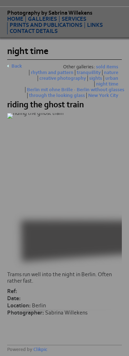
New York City (103, 95)
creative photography (62, 78)
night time (107, 84)
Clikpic (40, 349)
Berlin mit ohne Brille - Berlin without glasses (75, 90)
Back (16, 66)
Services (74, 19)
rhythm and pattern (52, 72)
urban (111, 78)
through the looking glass (57, 95)
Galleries (42, 19)
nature (111, 72)
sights (95, 78)
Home (15, 19)
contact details (34, 31)
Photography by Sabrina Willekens (49, 13)
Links (95, 25)
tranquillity (89, 72)
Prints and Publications (46, 25)
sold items (107, 67)
